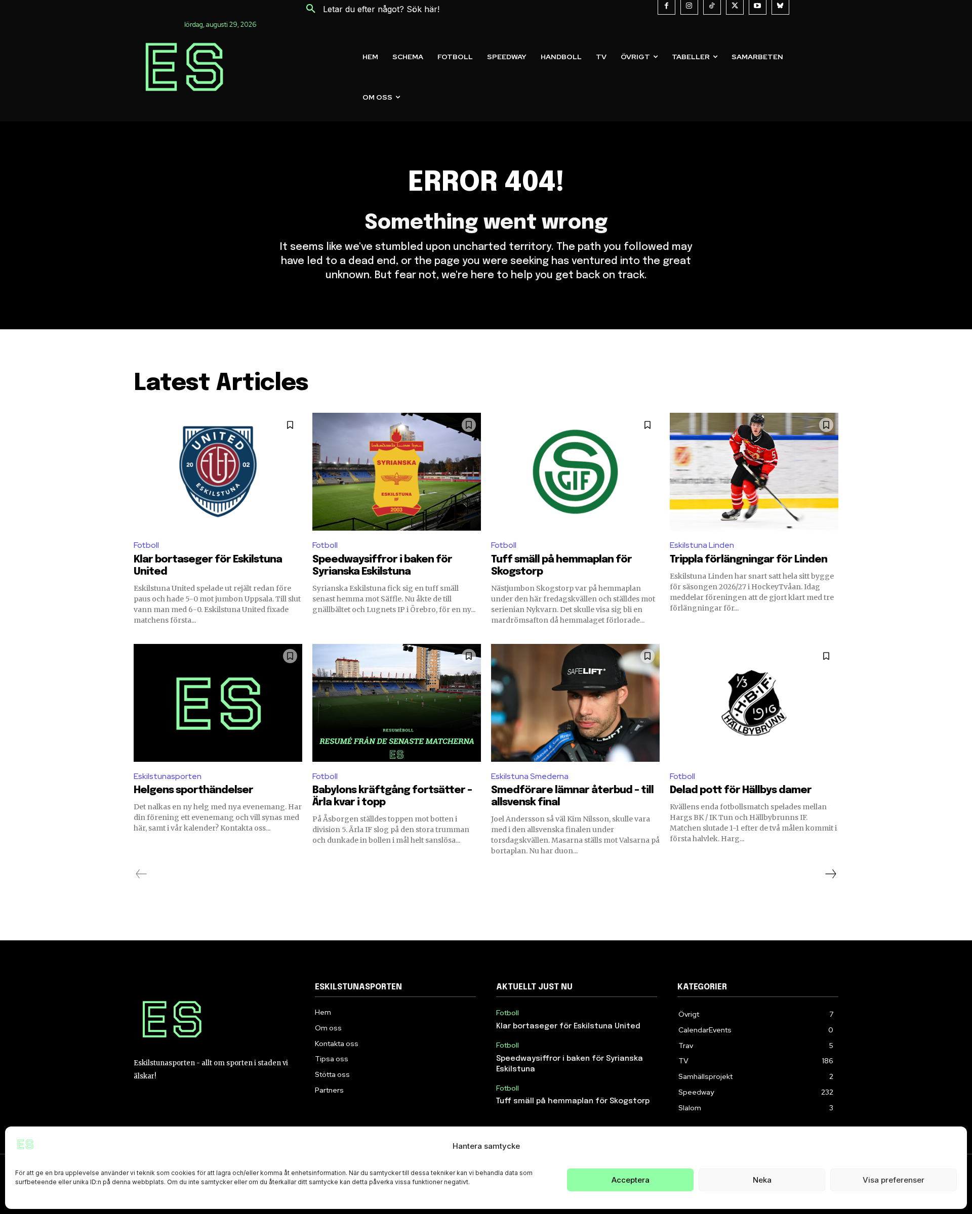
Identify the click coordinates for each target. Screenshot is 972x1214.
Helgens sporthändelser (193, 790)
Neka (762, 1180)
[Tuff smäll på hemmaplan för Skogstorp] (575, 472)
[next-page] (830, 874)
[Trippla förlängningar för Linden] (754, 472)
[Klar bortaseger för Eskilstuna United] (218, 472)
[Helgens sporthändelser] (218, 703)
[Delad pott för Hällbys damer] (754, 703)
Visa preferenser (893, 1180)
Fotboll (146, 545)
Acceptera (631, 1180)
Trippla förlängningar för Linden (748, 559)
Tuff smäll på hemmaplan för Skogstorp (573, 1101)
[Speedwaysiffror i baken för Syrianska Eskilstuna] (396, 472)
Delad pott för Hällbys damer (741, 790)
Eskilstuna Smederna (530, 776)
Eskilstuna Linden (702, 545)
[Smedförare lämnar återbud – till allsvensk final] (575, 703)
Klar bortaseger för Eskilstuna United (568, 1026)
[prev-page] (141, 874)
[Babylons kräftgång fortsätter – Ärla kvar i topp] (396, 703)
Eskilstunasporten (167, 776)
